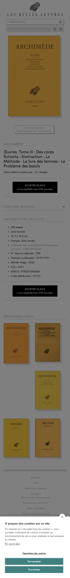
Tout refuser (34, 569)
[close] (62, 517)
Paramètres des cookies (34, 553)
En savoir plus (12, 544)
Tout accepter (34, 561)
